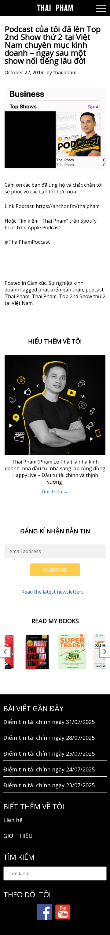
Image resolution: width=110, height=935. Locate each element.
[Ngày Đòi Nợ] (37, 651)
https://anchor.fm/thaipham (68, 206)
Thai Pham (44, 296)
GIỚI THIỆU (18, 835)
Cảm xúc (36, 283)
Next (104, 652)
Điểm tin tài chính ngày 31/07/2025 (49, 721)
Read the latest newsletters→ (55, 591)
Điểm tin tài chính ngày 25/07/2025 (49, 753)
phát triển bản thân (60, 289)
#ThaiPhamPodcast (27, 241)
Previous (5, 652)
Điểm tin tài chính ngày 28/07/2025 (49, 737)
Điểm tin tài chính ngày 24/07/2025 (49, 769)
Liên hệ (12, 820)
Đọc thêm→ (55, 491)
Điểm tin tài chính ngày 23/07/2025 (49, 785)
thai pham (64, 72)
